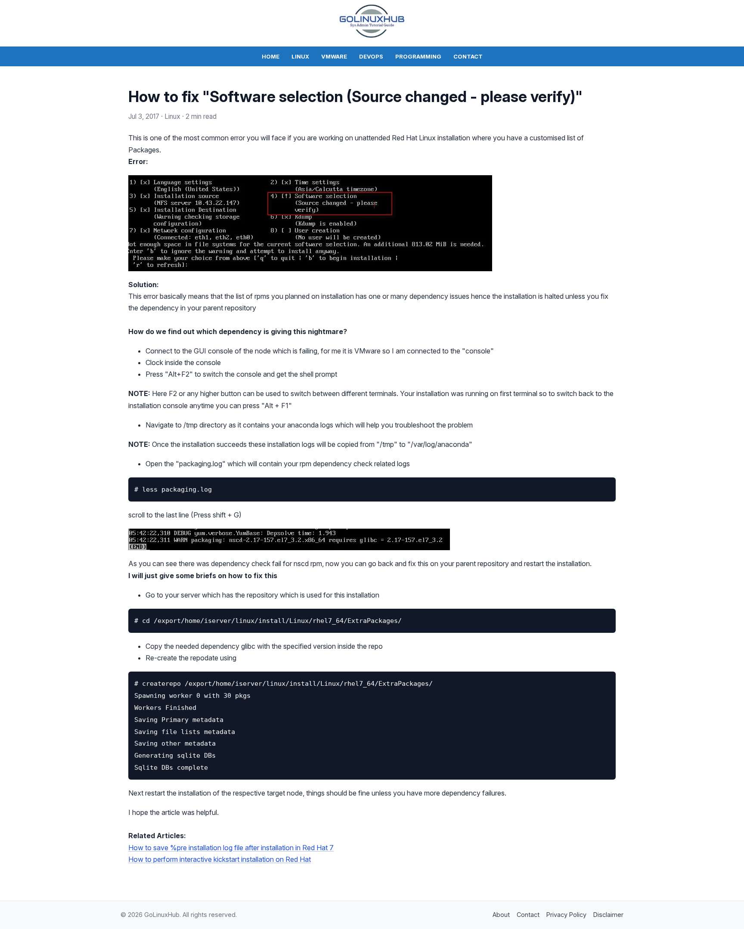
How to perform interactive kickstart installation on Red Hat (219, 859)
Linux (300, 56)
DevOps (371, 56)
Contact (468, 56)
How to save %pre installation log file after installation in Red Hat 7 (231, 847)
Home (270, 56)
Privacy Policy (566, 914)
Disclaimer (608, 914)
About (501, 914)
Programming (418, 56)
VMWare (334, 56)
